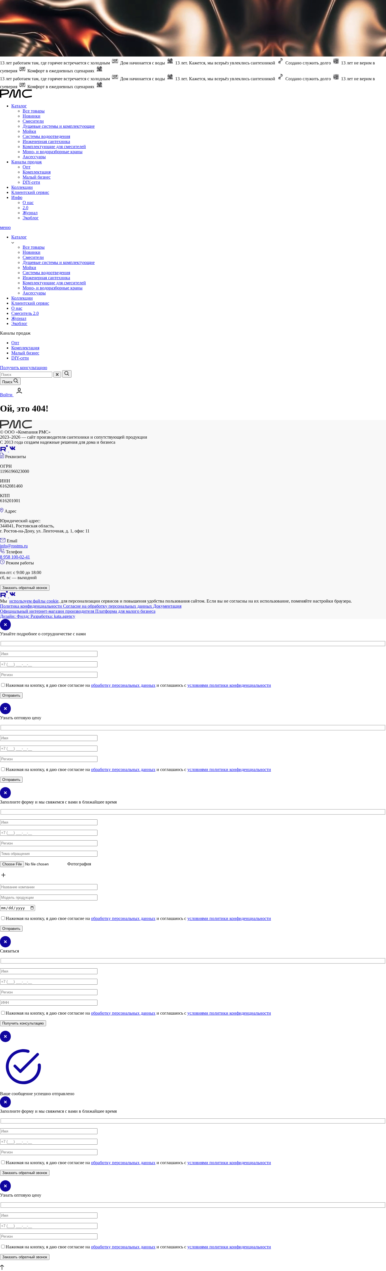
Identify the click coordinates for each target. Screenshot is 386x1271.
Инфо (16, 197)
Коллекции (22, 187)
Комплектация (37, 172)
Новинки (31, 116)
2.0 (25, 207)
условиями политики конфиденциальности (229, 685)
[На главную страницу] (16, 427)
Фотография (79, 863)
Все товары (34, 111)
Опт (27, 166)
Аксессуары (34, 156)
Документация (167, 606)
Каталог (19, 105)
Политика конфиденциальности (31, 606)
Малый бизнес (37, 177)
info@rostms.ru (14, 546)
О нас (28, 202)
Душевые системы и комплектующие (59, 126)
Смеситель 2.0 (25, 313)
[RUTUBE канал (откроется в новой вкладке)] (4, 450)
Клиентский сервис (30, 192)
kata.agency (53, 616)
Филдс (15, 616)
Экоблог (31, 217)
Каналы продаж (26, 161)
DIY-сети (31, 182)
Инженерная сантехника (46, 141)
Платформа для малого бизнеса (125, 611)
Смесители (33, 121)
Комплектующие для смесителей (54, 146)
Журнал (30, 212)
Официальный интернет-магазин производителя (47, 611)
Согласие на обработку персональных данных (108, 606)
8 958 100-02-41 (15, 557)
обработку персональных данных (123, 685)
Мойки (29, 131)
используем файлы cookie (33, 601)
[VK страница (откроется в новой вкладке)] (12, 450)
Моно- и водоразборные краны (53, 151)
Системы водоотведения (46, 136)
